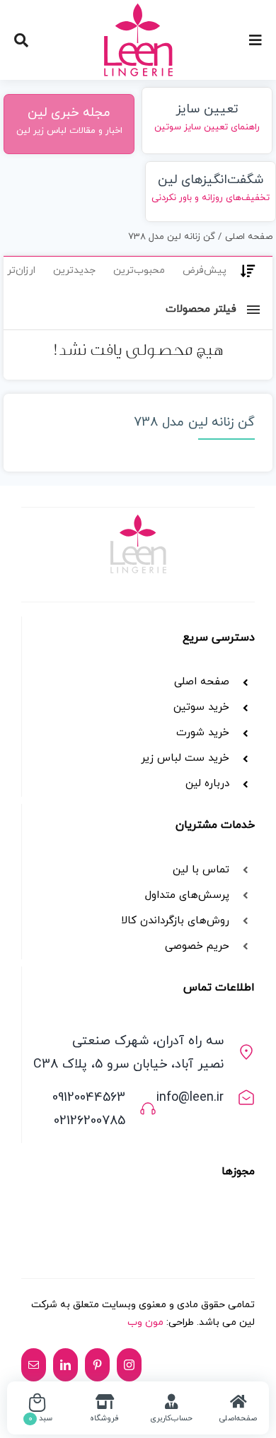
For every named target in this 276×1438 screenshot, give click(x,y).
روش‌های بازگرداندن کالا (175, 920)
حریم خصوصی (197, 946)
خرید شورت (202, 732)
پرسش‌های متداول (187, 895)
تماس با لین (201, 870)
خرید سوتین (199, 707)
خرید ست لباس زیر (185, 758)
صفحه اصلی (201, 681)
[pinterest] (97, 1364)
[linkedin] (65, 1364)
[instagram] (129, 1364)
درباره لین (207, 783)
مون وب (145, 1322)
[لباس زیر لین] (138, 8)
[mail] (33, 1364)
